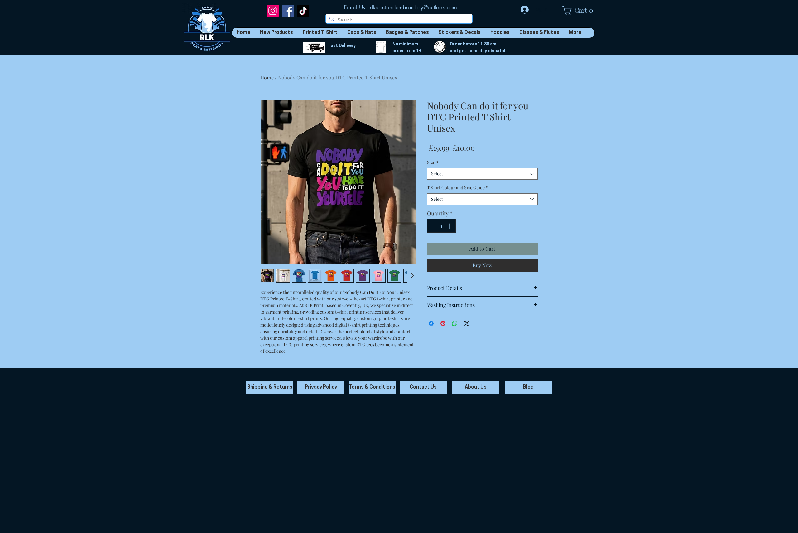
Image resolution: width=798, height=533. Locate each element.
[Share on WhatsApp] (455, 323)
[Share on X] (466, 323)
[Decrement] (433, 225)
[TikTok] (303, 11)
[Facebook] (288, 11)
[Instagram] (273, 11)
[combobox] (482, 174)
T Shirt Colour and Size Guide (457, 188)
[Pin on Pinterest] (443, 323)
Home (267, 77)
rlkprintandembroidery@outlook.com (413, 7)
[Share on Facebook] (431, 323)
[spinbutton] (441, 225)
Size (433, 162)
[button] (580, 10)
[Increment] (450, 225)
